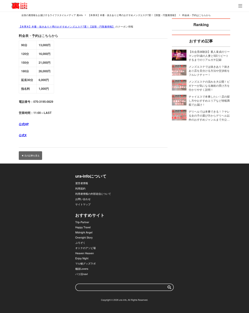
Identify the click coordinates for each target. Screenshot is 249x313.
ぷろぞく (80, 242)
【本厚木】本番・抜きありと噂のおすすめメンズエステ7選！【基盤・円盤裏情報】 (67, 26)
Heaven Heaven (84, 253)
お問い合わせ (83, 199)
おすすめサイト (90, 215)
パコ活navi (81, 274)
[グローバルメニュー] (240, 5)
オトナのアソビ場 (85, 248)
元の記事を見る (32, 155)
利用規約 (80, 188)
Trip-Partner (82, 222)
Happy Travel (83, 227)
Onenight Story (84, 237)
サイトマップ (83, 204)
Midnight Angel (83, 232)
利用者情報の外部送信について (93, 193)
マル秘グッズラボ (85, 263)
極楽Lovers (81, 268)
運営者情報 (81, 183)
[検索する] (169, 287)
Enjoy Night (81, 258)
